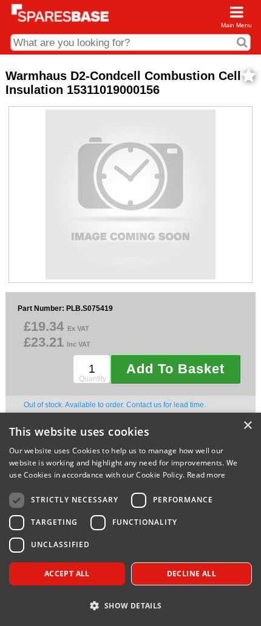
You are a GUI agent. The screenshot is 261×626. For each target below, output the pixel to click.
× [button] (247, 425)
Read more (206, 475)
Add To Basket (175, 368)
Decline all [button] (191, 573)
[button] (130, 605)
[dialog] (130, 519)
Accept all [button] (67, 573)
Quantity (92, 379)
